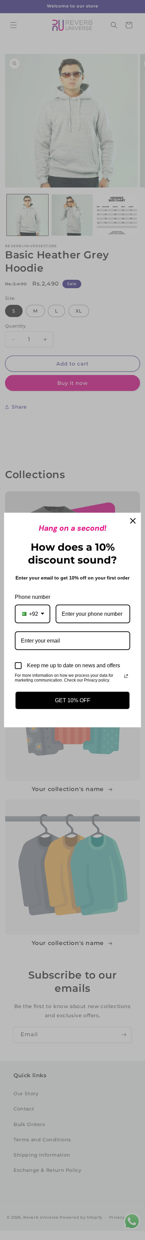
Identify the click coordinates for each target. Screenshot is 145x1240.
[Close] (133, 521)
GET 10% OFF (72, 700)
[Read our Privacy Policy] (126, 676)
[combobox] (32, 614)
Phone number (32, 597)
